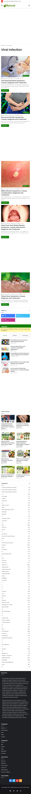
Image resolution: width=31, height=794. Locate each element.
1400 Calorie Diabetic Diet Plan (9, 489)
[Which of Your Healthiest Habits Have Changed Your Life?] (23, 454)
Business (4, 514)
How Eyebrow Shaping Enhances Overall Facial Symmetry (17, 1)
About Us (3, 761)
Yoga (3, 664)
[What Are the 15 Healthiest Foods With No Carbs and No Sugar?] (8, 436)
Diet (3, 525)
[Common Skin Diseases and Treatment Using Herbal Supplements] (5, 348)
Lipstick (4, 595)
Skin (3, 629)
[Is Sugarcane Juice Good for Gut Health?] (23, 470)
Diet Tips (4, 527)
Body (3, 507)
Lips (3, 593)
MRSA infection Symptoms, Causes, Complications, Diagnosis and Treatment (14, 193)
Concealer (4, 520)
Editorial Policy (4, 769)
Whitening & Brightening (7, 662)
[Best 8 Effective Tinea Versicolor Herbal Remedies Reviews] (5, 342)
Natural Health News (6, 78)
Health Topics (5, 567)
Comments (25, 335)
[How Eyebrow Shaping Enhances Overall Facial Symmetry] (23, 419)
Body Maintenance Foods (8, 509)
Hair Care (4, 560)
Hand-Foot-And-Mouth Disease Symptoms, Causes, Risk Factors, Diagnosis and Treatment (13, 227)
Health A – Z (5, 564)
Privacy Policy (4, 765)
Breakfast (4, 511)
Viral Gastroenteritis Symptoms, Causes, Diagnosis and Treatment (13, 82)
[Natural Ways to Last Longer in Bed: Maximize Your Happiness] (5, 364)
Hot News (4, 580)
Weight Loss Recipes (7, 655)
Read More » (5, 90)
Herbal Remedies (6, 573)
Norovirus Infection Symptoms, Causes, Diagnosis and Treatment (13, 118)
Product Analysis (6, 620)
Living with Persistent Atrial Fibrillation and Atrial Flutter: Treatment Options (7, 426)
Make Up (4, 600)
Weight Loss (5, 653)
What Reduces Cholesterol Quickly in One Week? (7, 460)
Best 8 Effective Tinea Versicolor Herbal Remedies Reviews (19, 340)
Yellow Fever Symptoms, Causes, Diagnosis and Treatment (13, 297)
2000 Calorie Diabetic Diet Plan (9, 491)
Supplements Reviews (7, 637)
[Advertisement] (15, 25)
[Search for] (29, 5)
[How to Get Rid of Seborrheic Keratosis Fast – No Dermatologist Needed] (5, 370)
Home (3, 45)
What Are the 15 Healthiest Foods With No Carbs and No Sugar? (8, 443)
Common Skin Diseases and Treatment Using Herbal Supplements (18, 348)
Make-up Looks (5, 602)
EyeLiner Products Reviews (8, 536)
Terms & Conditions (5, 772)
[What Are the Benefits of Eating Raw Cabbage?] (8, 470)
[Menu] (2, 5)
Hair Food (4, 562)
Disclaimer (3, 763)
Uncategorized (5, 644)
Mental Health (5, 606)
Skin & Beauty (5, 631)
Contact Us (3, 767)
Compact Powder (6, 518)
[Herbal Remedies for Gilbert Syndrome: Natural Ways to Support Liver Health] (23, 436)
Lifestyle (4, 591)
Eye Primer (4, 533)
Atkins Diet (4, 500)
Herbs (3, 576)
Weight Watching (6, 657)
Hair (3, 558)
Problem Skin (5, 618)
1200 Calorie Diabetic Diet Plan (9, 487)
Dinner (3, 529)
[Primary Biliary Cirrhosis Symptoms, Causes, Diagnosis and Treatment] (5, 356)
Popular (5, 335)
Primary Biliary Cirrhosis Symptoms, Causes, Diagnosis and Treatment (20, 354)
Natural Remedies (6, 611)
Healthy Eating (5, 571)
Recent (15, 335)
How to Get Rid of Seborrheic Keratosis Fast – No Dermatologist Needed (20, 370)
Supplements (5, 635)
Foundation (4, 549)
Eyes (3, 538)
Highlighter (4, 578)
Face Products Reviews (7, 542)
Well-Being (4, 660)
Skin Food (4, 633)
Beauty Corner (5, 505)
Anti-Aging (4, 496)
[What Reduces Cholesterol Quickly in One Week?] (8, 454)
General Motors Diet (6, 553)
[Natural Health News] (9, 5)
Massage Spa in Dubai (7, 604)
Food (3, 547)
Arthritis (4, 498)
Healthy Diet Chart (6, 569)
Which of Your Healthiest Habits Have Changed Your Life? (22, 460)
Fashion (4, 545)
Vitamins (4, 648)
